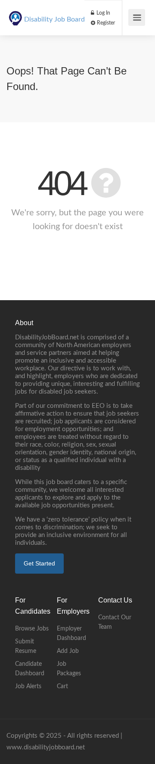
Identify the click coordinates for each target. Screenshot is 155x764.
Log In (102, 13)
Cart (62, 686)
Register (105, 22)
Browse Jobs (32, 629)
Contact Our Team (114, 622)
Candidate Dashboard (29, 669)
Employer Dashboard (71, 633)
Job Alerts (28, 686)
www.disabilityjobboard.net (45, 747)
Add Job (68, 651)
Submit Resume (25, 646)
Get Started (39, 563)
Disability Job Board (54, 19)
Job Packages (69, 669)
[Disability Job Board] (15, 13)
